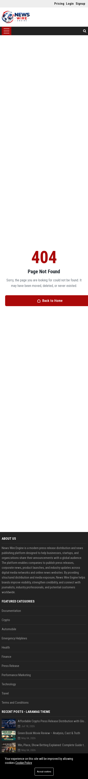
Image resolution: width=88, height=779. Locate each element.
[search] (84, 31)
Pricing (58, 4)
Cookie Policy (23, 762)
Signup (79, 4)
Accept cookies (44, 771)
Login (69, 4)
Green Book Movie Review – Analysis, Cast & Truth (49, 733)
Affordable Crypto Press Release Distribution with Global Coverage (52, 721)
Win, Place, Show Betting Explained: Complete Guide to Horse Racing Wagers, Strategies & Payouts (52, 745)
